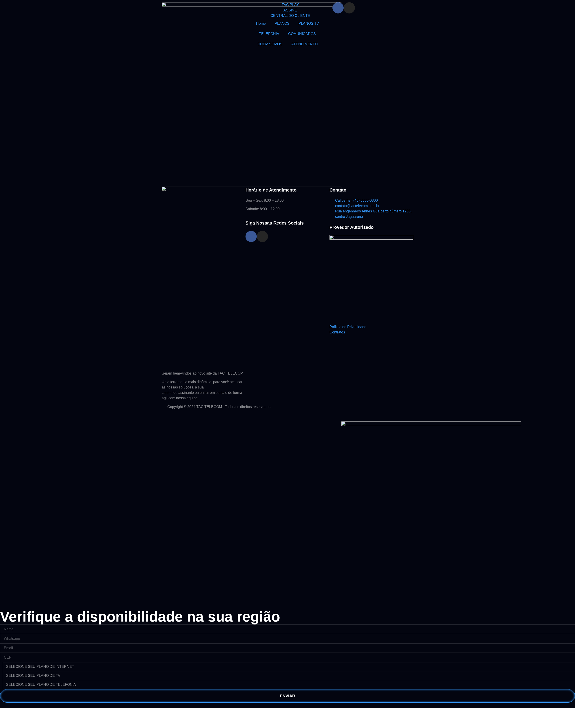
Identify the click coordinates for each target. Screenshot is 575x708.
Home (261, 23)
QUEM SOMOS (269, 44)
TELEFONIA (269, 34)
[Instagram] (349, 7)
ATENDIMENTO (304, 44)
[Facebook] (338, 7)
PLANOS (282, 23)
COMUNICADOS (302, 34)
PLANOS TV (309, 23)
